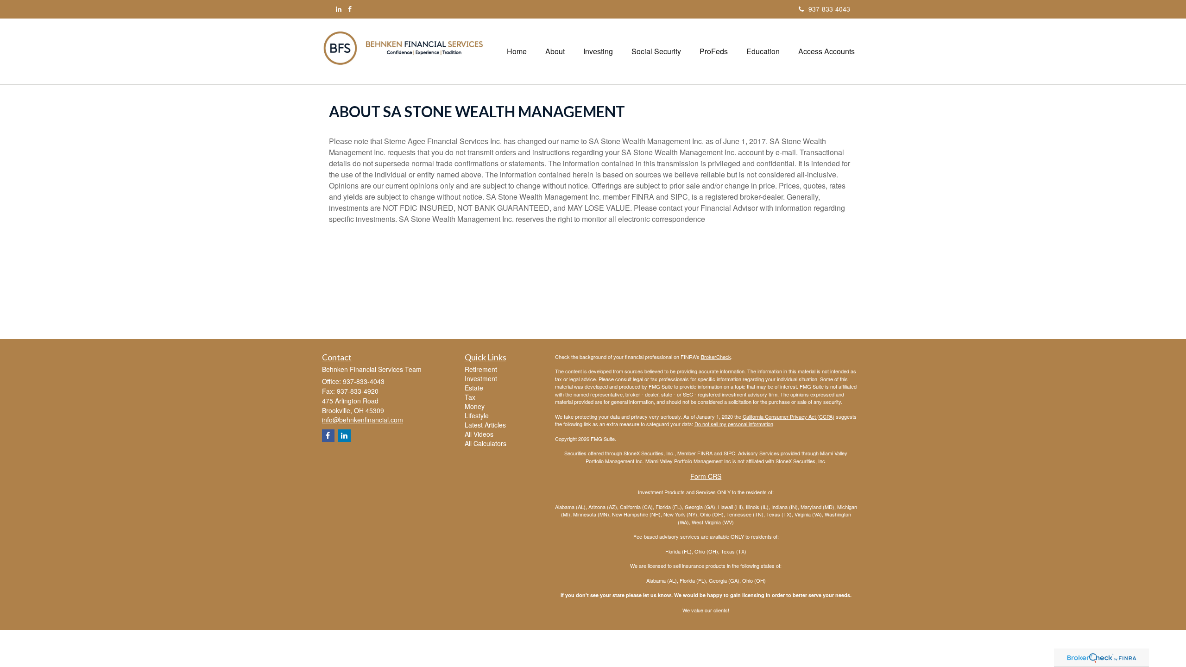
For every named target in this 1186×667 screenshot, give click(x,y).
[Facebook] (350, 8)
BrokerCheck (716, 356)
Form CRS (705, 476)
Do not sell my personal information (733, 424)
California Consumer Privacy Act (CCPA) (788, 416)
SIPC (729, 453)
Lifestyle (477, 415)
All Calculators (485, 443)
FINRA (705, 453)
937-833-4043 (829, 8)
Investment (481, 378)
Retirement (481, 369)
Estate (474, 387)
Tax (470, 397)
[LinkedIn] (338, 8)
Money (475, 406)
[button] (555, 51)
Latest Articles (485, 424)
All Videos (479, 434)
